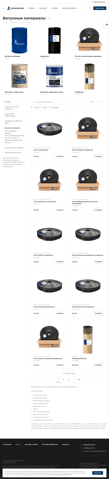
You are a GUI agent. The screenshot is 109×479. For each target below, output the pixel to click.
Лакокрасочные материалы (14, 147)
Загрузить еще (70, 373)
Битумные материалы (12, 128)
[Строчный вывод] (101, 102)
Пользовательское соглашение (88, 466)
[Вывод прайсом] (103, 102)
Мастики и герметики (12, 138)
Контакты (65, 444)
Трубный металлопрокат (13, 152)
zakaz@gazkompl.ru (89, 448)
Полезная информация (50, 444)
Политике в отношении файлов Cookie (60, 474)
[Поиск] (90, 8)
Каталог (18, 444)
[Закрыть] (104, 470)
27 (79, 379)
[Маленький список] (90, 102)
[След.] (102, 379)
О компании (7, 444)
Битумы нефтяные (10, 131)
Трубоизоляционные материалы (12, 108)
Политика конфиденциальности (88, 463)
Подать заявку (99, 8)
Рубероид (8, 142)
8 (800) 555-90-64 (99, 2)
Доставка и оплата (31, 444)
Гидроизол (8, 133)
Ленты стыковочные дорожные (14, 135)
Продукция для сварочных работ (14, 122)
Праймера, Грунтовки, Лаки (13, 140)
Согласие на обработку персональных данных (92, 465)
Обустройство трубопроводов (10, 115)
